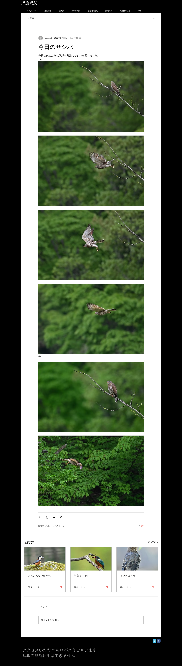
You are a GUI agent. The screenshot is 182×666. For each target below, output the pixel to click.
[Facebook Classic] (159, 641)
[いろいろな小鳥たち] (44, 559)
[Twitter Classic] (154, 641)
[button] (154, 18)
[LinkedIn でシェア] (53, 517)
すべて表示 (153, 542)
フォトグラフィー (53, 3)
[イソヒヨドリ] (137, 559)
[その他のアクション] (142, 38)
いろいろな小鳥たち (39, 575)
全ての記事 (29, 18)
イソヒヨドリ (127, 575)
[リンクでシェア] (60, 517)
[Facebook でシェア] (39, 517)
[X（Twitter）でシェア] (46, 517)
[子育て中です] (91, 559)
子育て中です (81, 575)
